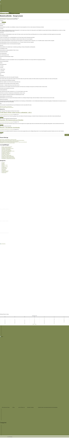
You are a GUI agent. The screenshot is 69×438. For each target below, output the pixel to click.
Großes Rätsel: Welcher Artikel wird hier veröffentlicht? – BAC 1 (16, 112)
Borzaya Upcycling (5, 415)
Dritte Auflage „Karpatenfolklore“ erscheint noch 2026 (8, 139)
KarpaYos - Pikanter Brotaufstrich (7, 410)
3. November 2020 (3, 114)
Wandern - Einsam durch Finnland (7, 146)
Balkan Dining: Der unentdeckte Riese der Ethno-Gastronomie (9, 141)
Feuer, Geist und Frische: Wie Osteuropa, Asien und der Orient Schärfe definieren (12, 140)
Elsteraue (3, 164)
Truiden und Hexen (5, 171)
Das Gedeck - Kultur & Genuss (6, 155)
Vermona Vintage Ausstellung (6, 147)
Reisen (26, 407)
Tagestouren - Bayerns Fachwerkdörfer (7, 148)
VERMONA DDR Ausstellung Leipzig (8, 325)
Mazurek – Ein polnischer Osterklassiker (10, 127)
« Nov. (33, 324)
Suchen (1, 133)
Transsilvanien (4, 8)
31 (54, 323)
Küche (3, 9)
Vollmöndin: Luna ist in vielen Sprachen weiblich (7, 142)
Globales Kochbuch (5, 166)
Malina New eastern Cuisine (6, 413)
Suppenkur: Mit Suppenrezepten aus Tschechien (11, 120)
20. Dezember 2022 (3, 18)
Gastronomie (36, 407)
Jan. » (36, 324)
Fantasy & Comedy (5, 427)
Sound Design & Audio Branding (7, 416)
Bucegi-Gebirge (4, 6)
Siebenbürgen (4, 10)
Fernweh (3, 165)
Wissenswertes (4, 172)
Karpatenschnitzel (5, 5)
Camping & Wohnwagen (5, 152)
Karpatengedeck (4, 326)
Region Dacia (4, 7)
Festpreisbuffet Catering (5, 330)
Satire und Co (4, 169)
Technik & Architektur (5, 433)
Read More (1, 117)
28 (24, 323)
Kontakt (3, 334)
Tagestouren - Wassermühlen (6, 149)
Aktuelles (3, 162)
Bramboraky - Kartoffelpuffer (6, 151)
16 (44, 320)
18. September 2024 (3, 129)
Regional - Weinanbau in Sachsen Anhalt (8, 156)
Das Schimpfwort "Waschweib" (6, 409)
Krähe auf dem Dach (5, 414)
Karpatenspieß (4, 328)
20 (14, 321)
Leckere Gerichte (4, 168)
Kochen (11, 407)
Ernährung (16, 407)
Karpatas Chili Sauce (5, 411)
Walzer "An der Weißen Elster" (6, 332)
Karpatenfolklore (4, 412)
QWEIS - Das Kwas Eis (5, 154)
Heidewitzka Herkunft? (5, 418)
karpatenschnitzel (2, 13)
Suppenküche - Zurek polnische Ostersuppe (8, 157)
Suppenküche (7, 13)
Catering (3, 163)
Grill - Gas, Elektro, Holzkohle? (6, 150)
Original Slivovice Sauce (5, 327)
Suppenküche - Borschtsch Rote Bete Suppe (8, 158)
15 (34, 320)
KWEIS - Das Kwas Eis (5, 331)
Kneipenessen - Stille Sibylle (6, 153)
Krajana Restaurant (5, 333)
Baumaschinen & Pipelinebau (6, 417)
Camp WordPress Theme (3, 436)
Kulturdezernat (4, 167)
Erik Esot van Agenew (9, 18)
